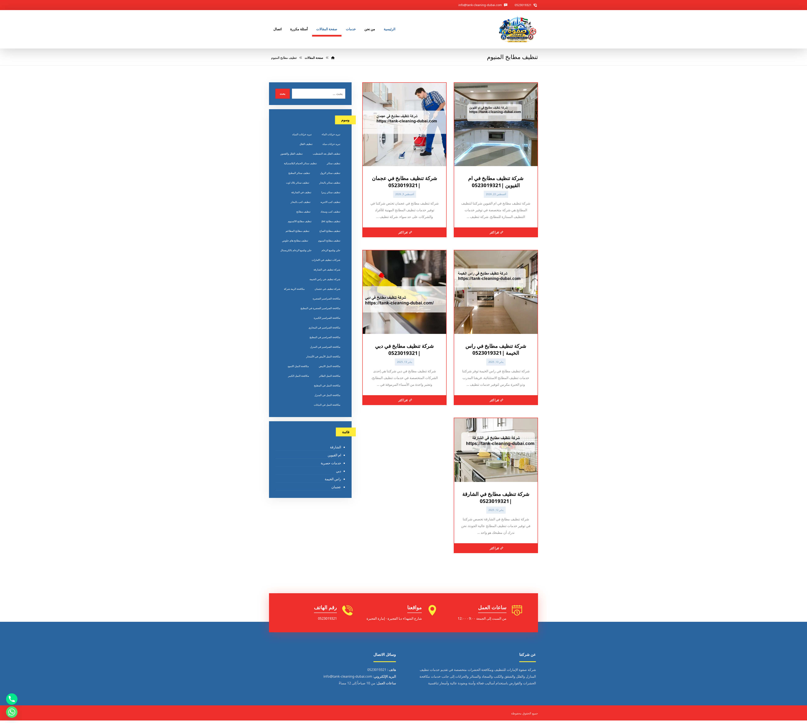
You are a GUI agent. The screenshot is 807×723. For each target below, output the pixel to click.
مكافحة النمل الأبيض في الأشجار (323, 356)
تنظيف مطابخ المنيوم (329, 240)
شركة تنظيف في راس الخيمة (325, 279)
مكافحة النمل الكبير (298, 376)
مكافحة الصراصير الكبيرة (327, 318)
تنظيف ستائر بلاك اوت (297, 182)
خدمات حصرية (331, 463)
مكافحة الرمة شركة (294, 289)
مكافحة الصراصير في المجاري (324, 327)
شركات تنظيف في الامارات (326, 260)
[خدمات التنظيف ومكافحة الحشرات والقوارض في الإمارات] (517, 29)
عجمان (336, 487)
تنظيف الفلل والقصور (291, 153)
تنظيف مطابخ (303, 211)
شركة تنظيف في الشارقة (327, 269)
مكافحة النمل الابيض (329, 366)
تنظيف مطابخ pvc (331, 221)
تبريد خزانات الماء (331, 134)
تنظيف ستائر (333, 163)
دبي (338, 471)
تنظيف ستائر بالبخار (329, 182)
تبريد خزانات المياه (302, 134)
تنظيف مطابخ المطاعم (297, 231)
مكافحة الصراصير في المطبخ (325, 337)
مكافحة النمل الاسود (298, 366)
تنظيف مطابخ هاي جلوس (295, 240)
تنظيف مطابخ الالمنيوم (299, 221)
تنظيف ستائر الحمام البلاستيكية (300, 163)
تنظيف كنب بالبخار (300, 202)
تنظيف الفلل (306, 144)
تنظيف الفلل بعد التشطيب (326, 153)
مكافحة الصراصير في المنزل (325, 347)
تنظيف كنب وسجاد (330, 211)
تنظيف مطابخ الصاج (329, 231)
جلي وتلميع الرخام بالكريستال (295, 250)
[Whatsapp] (11, 712)
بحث (282, 94)
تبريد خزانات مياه (331, 144)
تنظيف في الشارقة (301, 192)
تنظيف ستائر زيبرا (330, 192)
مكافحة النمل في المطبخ (327, 385)
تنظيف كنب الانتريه (330, 202)
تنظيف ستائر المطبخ (299, 173)
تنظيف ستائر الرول (330, 173)
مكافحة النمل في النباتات (327, 405)
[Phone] (11, 699)
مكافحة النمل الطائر (329, 376)
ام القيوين (334, 455)
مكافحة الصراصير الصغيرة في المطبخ (320, 308)
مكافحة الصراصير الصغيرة (326, 298)
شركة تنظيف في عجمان (327, 289)
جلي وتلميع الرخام (331, 250)
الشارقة (335, 447)
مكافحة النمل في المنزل (327, 395)
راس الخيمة (333, 479)
